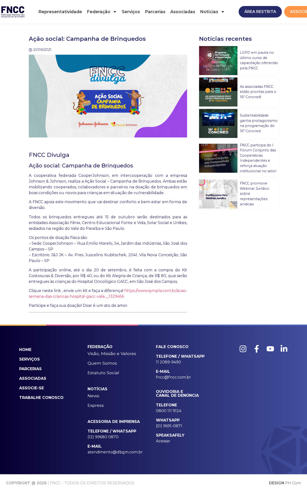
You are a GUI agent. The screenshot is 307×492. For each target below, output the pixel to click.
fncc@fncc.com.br (173, 377)
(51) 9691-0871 (169, 426)
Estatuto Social (103, 372)
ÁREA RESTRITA (260, 11)
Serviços (131, 11)
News (93, 395)
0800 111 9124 (168, 411)
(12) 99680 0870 (103, 437)
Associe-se (31, 388)
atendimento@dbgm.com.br (115, 452)
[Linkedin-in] (284, 349)
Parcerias (155, 11)
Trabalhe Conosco (41, 397)
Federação (98, 11)
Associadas (182, 11)
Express (96, 405)
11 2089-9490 (168, 362)
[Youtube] (270, 349)
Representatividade (60, 11)
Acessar (163, 441)
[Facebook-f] (256, 349)
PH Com (285, 483)
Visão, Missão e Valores (112, 353)
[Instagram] (243, 349)
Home (25, 349)
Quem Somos (102, 363)
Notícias (209, 11)
